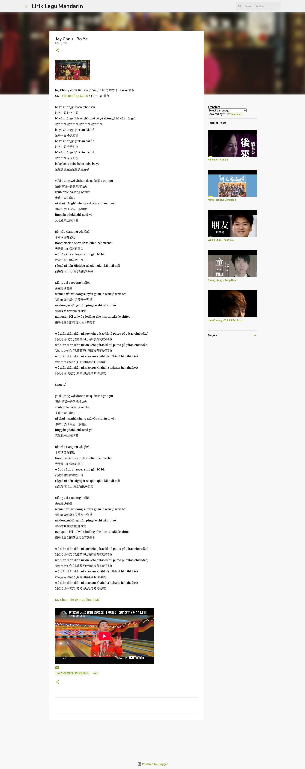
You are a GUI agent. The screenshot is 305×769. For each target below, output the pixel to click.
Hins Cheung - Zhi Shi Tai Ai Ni (225, 320)
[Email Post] (57, 669)
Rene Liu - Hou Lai (218, 159)
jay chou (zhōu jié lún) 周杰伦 (72, 673)
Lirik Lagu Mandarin (57, 6)
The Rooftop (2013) (75, 95)
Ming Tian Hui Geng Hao (222, 199)
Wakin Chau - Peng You (221, 240)
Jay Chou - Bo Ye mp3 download (77, 599)
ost (95, 673)
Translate (236, 114)
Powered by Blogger (155, 764)
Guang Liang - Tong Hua (222, 280)
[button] (57, 50)
